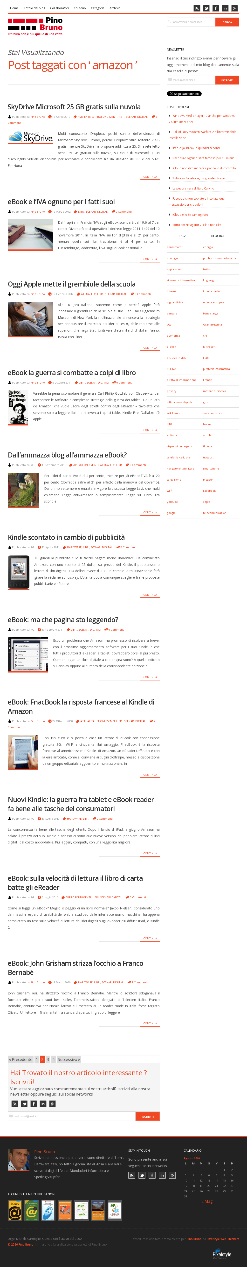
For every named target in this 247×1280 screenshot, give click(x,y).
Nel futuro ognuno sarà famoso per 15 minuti (203, 158)
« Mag (207, 1201)
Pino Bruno (37, 116)
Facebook (209, 490)
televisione (174, 479)
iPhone (207, 446)
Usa (169, 324)
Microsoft (209, 346)
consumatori (175, 247)
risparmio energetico (180, 446)
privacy (171, 391)
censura (172, 313)
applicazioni (174, 269)
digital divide (175, 302)
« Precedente (20, 1059)
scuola (207, 435)
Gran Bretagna (212, 324)
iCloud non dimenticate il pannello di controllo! (204, 168)
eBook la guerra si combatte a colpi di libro (72, 372)
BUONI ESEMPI (105, 721)
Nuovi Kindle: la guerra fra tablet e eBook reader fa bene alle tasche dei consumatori (81, 804)
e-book (171, 346)
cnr (205, 335)
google (171, 513)
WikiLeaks (173, 413)
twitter (207, 269)
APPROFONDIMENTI (104, 116)
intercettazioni (212, 291)
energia (208, 247)
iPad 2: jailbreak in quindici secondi (196, 148)
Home (14, 8)
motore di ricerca (214, 391)
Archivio (115, 8)
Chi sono (80, 8)
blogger (208, 479)
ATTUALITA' (88, 294)
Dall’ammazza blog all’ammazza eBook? (67, 454)
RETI (121, 116)
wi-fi (169, 490)
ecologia (172, 258)
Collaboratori (59, 8)
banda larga (210, 313)
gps (205, 402)
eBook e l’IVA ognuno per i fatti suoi (61, 201)
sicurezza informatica (181, 280)
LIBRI (170, 424)
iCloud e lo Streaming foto (190, 215)
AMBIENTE (84, 116)
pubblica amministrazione (220, 258)
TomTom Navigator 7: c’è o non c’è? (196, 225)
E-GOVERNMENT (177, 357)
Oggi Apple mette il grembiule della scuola (72, 283)
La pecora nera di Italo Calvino (193, 188)
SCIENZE (172, 369)
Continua (150, 176)
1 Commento (140, 982)
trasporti (208, 457)
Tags (182, 236)
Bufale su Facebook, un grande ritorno (198, 178)
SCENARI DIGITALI (137, 116)
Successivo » (69, 1059)
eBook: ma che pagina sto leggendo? (63, 619)
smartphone (211, 468)
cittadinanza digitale (180, 402)
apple (206, 501)
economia (173, 335)
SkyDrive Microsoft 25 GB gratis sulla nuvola (74, 106)
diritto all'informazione (182, 380)
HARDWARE (74, 547)
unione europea (213, 302)
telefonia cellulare (179, 457)
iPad (206, 357)
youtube (172, 501)
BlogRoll (218, 236)
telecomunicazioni (215, 513)
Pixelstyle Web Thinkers (223, 1239)
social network (212, 413)
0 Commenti (124, 211)
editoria (172, 435)
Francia (208, 380)
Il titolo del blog (34, 8)
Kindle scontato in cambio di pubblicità (66, 537)
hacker (207, 424)
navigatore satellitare (180, 468)
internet (172, 291)
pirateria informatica (216, 369)
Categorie (97, 8)
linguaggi (208, 280)
